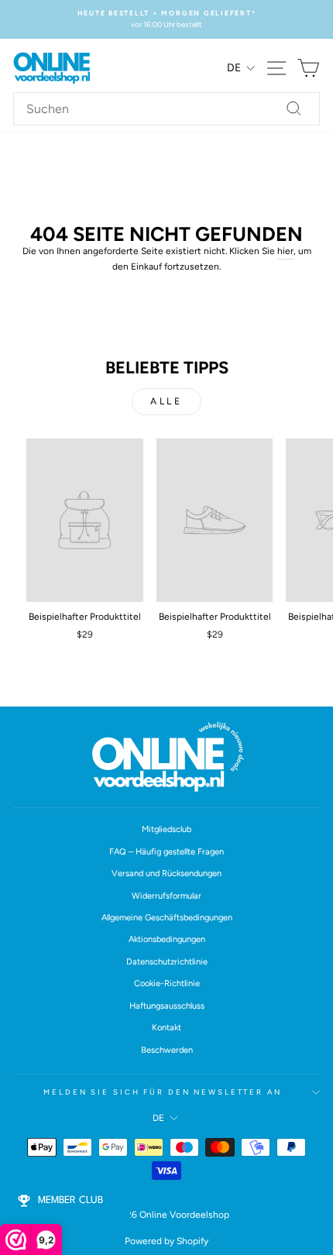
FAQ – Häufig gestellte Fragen (166, 852)
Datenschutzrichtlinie (167, 962)
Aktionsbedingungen (167, 939)
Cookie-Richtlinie (167, 983)
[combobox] (166, 109)
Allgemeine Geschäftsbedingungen (166, 918)
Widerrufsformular (166, 896)
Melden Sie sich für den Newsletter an (162, 1092)
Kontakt (166, 1028)
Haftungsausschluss (166, 1006)
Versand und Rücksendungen (166, 873)
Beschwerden (167, 1050)
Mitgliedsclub (166, 829)
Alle (166, 401)
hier (285, 251)
